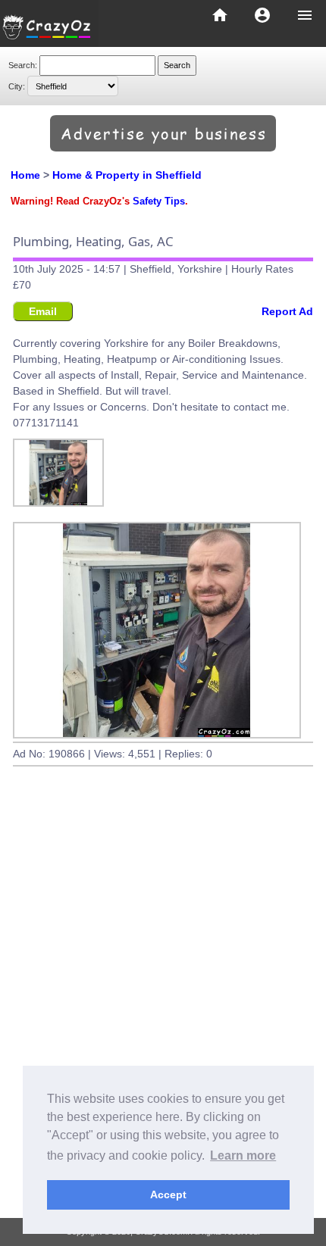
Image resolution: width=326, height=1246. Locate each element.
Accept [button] (168, 1194)
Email (43, 311)
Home (25, 175)
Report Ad (287, 311)
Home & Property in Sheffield (127, 175)
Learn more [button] (243, 1155)
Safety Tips (159, 201)
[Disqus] (163, 1008)
